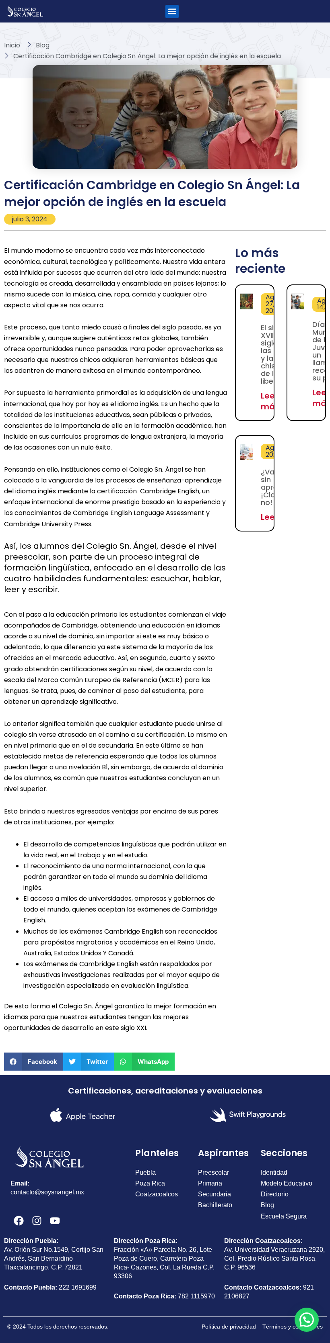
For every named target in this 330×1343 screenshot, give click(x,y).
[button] (172, 11)
